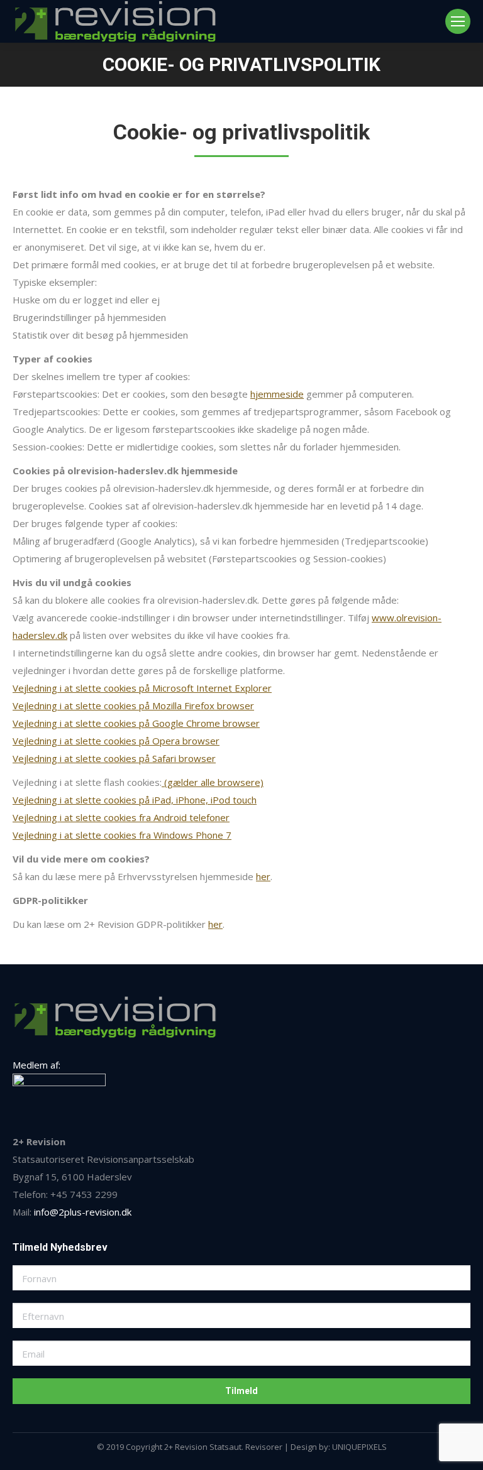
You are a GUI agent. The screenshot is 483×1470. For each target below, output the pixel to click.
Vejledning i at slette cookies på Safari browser (114, 758)
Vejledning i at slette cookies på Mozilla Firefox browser (133, 705)
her (263, 876)
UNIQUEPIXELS (359, 1446)
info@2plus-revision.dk (82, 1212)
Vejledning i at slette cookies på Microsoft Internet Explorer (142, 688)
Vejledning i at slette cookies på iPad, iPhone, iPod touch (135, 799)
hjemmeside (277, 394)
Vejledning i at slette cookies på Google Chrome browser (136, 723)
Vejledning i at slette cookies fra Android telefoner (121, 817)
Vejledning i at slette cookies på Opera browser (116, 740)
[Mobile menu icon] (457, 21)
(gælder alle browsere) (213, 782)
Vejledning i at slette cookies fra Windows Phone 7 (122, 835)
